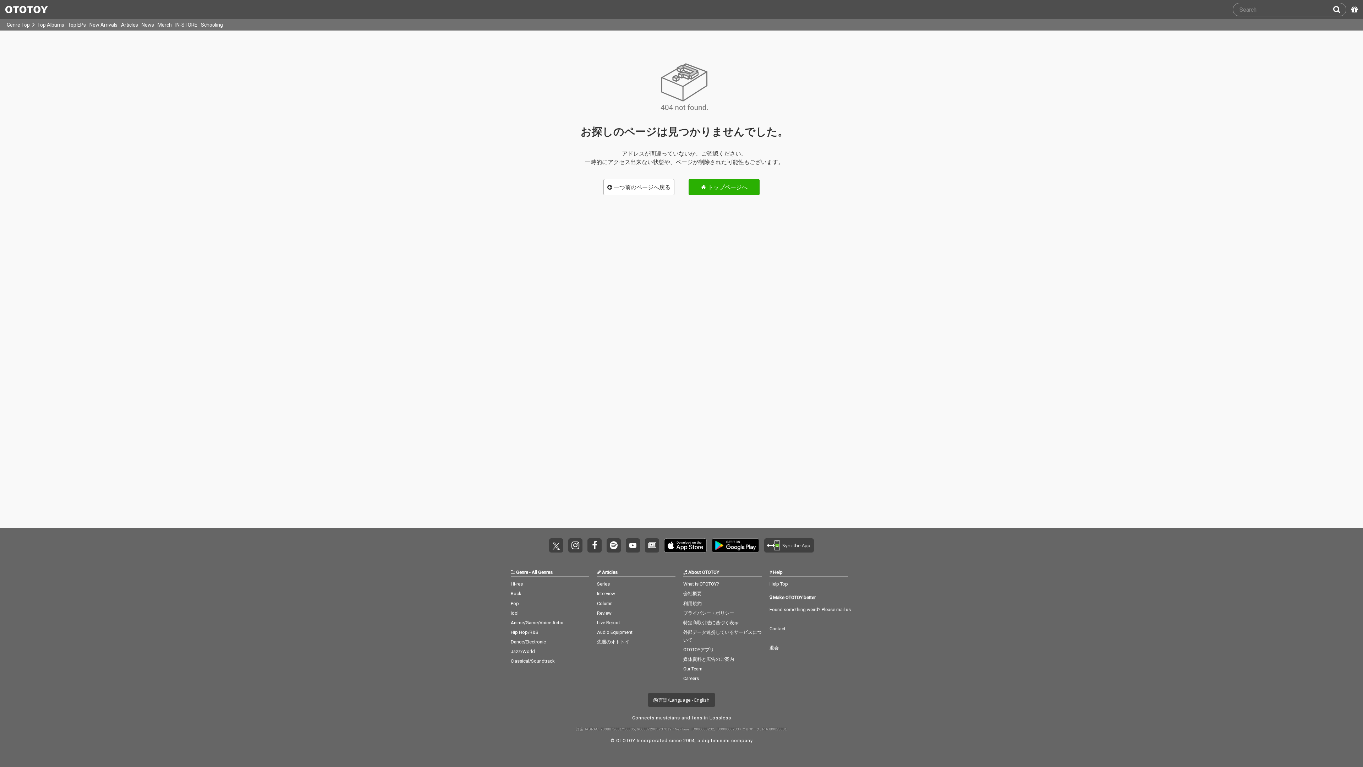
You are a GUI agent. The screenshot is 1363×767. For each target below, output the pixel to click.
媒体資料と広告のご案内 (708, 659)
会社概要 (692, 593)
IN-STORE (186, 25)
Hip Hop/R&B (524, 632)
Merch (165, 25)
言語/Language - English (683, 700)
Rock (516, 593)
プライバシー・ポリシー (708, 613)
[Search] (1339, 9)
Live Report (608, 622)
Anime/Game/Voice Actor (537, 622)
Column (605, 603)
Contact (777, 628)
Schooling (212, 25)
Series (603, 584)
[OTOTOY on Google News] (652, 545)
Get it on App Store (685, 545)
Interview (606, 593)
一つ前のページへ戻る (641, 187)
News (148, 25)
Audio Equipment (615, 632)
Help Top (779, 584)
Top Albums (50, 25)
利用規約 (692, 603)
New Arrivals (103, 25)
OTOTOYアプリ (698, 649)
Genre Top (18, 25)
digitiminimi (716, 740)
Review (604, 613)
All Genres (542, 572)
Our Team (692, 668)
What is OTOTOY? (701, 584)
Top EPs (77, 25)
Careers (691, 678)
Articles (129, 25)
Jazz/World (523, 651)
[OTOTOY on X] (556, 545)
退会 (774, 648)
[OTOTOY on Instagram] (575, 545)
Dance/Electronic (528, 641)
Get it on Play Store (735, 545)
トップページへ (727, 187)
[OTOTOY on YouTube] (633, 545)
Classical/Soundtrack (533, 661)
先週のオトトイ (613, 641)
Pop (515, 603)
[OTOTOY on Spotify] (614, 545)
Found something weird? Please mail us (810, 609)
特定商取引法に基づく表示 (711, 622)
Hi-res (517, 584)
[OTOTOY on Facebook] (594, 545)
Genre (522, 572)
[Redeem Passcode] (1353, 9)
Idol (515, 613)
